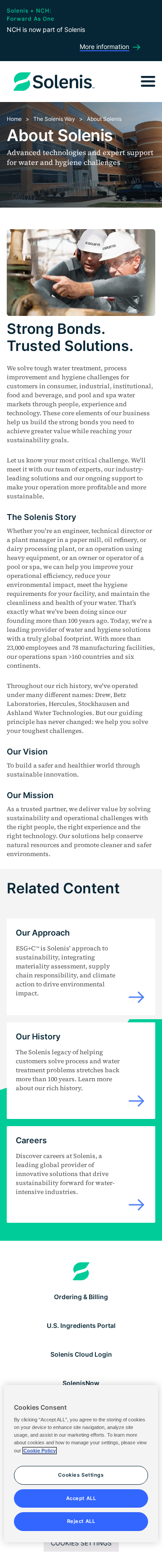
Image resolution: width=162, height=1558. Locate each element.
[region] (81, 1464)
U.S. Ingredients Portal (81, 1325)
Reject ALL (81, 1521)
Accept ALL (81, 1498)
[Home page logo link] (81, 1271)
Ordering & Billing (81, 1297)
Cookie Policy (39, 1450)
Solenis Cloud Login (81, 1354)
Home (14, 118)
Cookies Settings (81, 1543)
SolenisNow (81, 1383)
